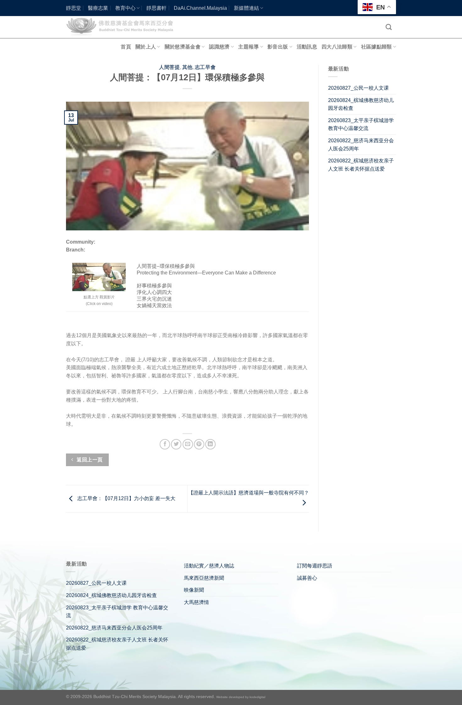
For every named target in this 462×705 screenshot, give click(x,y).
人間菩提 (169, 67)
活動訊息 (307, 46)
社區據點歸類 (376, 46)
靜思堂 (73, 8)
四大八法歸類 (337, 46)
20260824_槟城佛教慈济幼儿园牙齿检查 (361, 104)
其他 (187, 67)
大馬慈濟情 (196, 602)
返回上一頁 (89, 459)
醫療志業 (98, 8)
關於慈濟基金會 (183, 46)
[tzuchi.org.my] (122, 27)
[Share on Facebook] (165, 444)
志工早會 (205, 67)
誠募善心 (307, 578)
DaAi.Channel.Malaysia (200, 8)
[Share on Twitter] (176, 444)
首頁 (126, 46)
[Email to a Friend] (188, 444)
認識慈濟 (219, 46)
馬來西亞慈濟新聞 (204, 578)
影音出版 (277, 46)
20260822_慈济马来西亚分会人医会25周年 (361, 144)
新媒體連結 (246, 8)
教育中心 (125, 8)
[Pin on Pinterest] (199, 444)
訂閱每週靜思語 (314, 565)
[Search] (389, 27)
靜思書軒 (156, 8)
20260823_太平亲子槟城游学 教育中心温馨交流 (361, 124)
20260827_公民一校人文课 (358, 88)
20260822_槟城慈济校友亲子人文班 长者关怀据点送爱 (361, 165)
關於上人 (145, 46)
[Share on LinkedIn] (210, 444)
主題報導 (248, 46)
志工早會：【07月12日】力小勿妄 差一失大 (125, 498)
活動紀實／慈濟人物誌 (209, 565)
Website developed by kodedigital (240, 697)
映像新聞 (194, 590)
